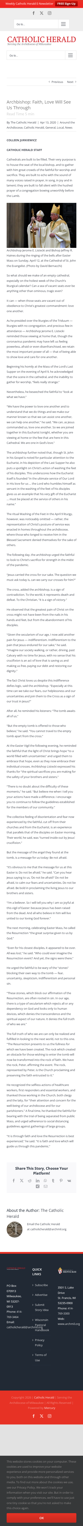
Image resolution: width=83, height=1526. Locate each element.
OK (41, 1518)
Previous (57, 82)
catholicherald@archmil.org (25, 1327)
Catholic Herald (34, 127)
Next (70, 82)
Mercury (49, 1408)
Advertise (41, 1295)
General (50, 127)
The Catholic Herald (23, 122)
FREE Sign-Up (66, 4)
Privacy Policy (39, 1342)
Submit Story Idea (41, 1307)
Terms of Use (40, 1357)
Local (60, 127)
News (68, 127)
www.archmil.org (69, 1324)
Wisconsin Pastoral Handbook (42, 1325)
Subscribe (41, 1285)
